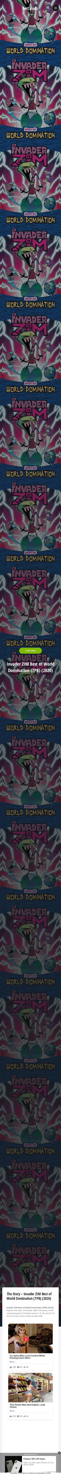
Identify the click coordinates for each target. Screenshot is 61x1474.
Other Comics (30, 650)
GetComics (30, 8)
